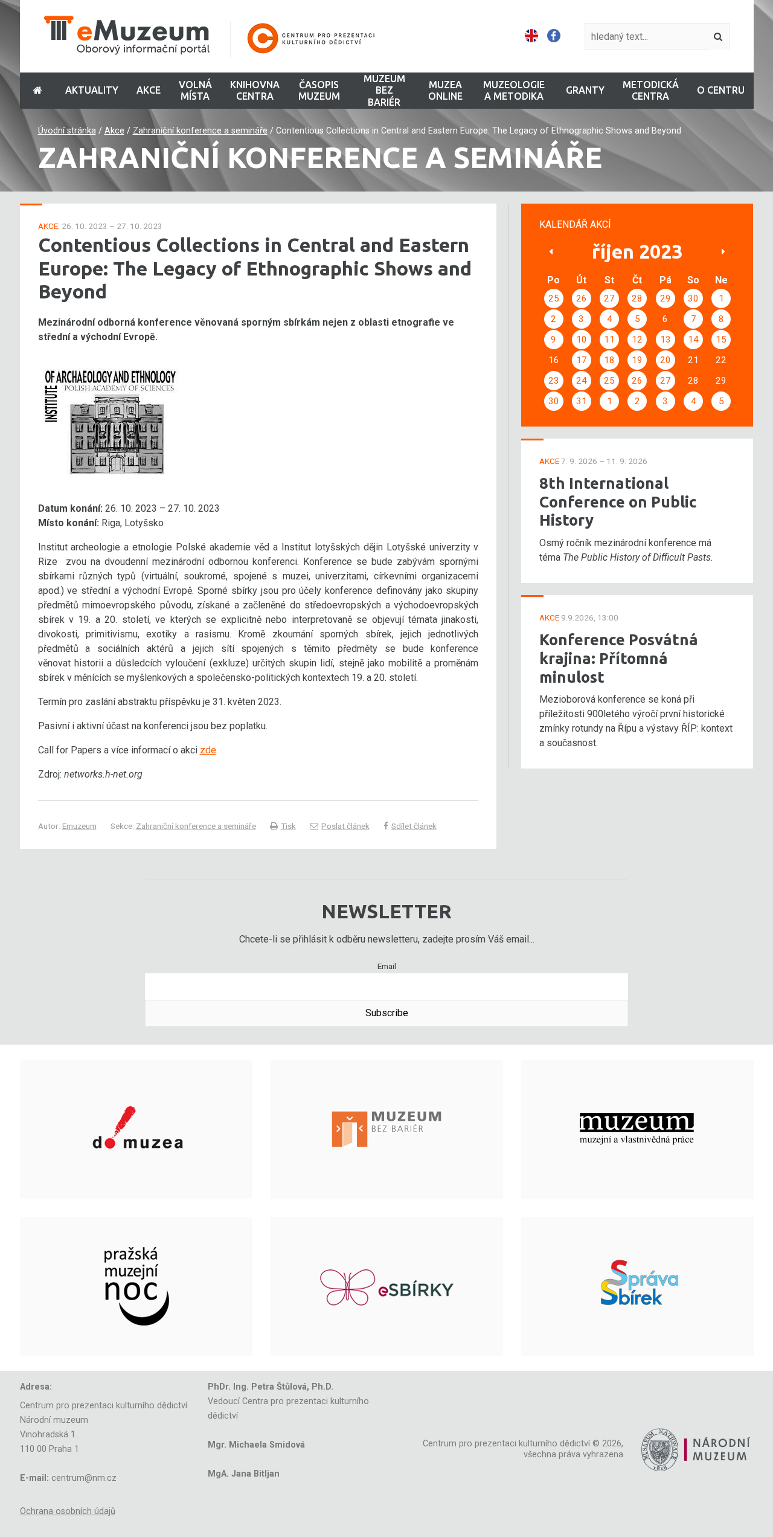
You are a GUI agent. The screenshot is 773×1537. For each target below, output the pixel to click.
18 (609, 360)
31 (581, 401)
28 (637, 298)
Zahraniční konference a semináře (200, 131)
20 (665, 360)
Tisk (288, 826)
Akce (114, 131)
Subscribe (386, 1013)
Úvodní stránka (67, 131)
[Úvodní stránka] (217, 36)
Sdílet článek (414, 826)
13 (665, 339)
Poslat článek (345, 826)
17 (581, 360)
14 (693, 339)
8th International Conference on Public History (618, 501)
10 (581, 339)
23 (553, 380)
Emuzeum (79, 826)
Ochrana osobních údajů (67, 1511)
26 (581, 298)
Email (386, 966)
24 (581, 380)
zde (208, 750)
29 (665, 298)
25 (553, 298)
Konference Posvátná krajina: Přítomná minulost (618, 658)
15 (721, 339)
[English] (531, 36)
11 (609, 339)
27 (609, 298)
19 (637, 360)
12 (637, 339)
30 (693, 298)
